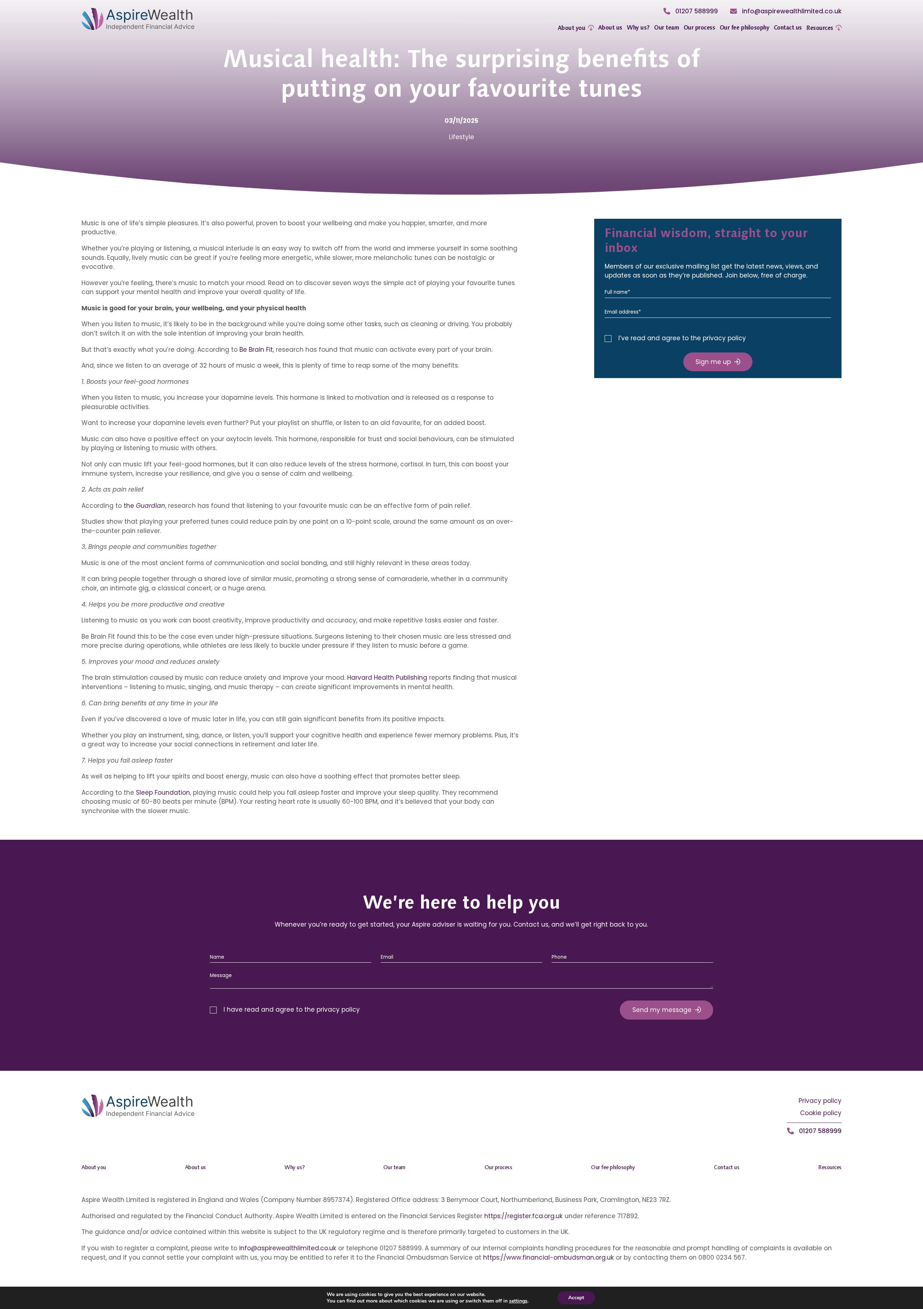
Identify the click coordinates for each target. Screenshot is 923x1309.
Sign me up (713, 362)
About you (572, 28)
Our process (699, 27)
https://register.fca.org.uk (523, 1216)
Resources (819, 28)
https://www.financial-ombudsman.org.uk (548, 1257)
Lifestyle (461, 137)
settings (518, 1301)
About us (610, 27)
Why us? (638, 27)
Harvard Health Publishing (387, 677)
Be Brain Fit (256, 349)
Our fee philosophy (744, 27)
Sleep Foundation (163, 792)
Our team (666, 27)
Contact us (788, 27)
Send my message (662, 1010)
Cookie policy (821, 1113)
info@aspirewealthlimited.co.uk (287, 1248)
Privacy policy (820, 1100)
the (144, 505)
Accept (576, 1297)
